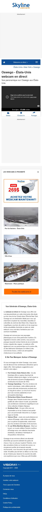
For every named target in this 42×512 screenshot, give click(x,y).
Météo (8, 115)
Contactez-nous (8, 489)
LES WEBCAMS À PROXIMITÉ (14, 172)
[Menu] (36, 62)
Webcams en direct (20, 62)
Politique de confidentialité (11, 507)
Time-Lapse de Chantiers (11, 485)
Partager (34, 115)
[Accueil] (4, 62)
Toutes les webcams (21, 291)
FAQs (5, 494)
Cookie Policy (7, 503)
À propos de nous (9, 476)
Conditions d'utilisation (10, 498)
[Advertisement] (21, 37)
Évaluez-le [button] (21, 115)
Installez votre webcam (10, 480)
